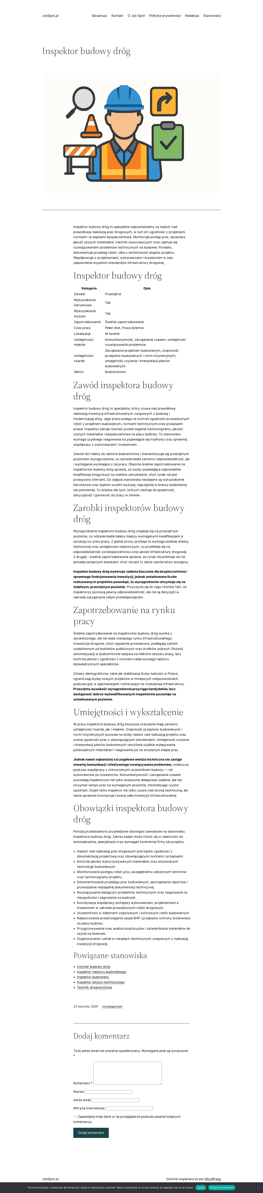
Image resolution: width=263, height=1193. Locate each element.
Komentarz (82, 1083)
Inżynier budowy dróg (93, 966)
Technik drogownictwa (94, 987)
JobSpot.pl (50, 16)
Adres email (82, 1100)
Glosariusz (99, 16)
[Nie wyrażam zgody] (258, 1187)
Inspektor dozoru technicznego (101, 982)
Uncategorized (112, 1006)
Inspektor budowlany (93, 977)
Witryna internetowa (88, 1108)
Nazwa (78, 1091)
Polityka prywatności (165, 16)
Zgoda (200, 1187)
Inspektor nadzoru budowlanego (101, 972)
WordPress (213, 1179)
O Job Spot (136, 16)
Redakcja (192, 16)
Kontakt (117, 16)
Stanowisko (212, 16)
